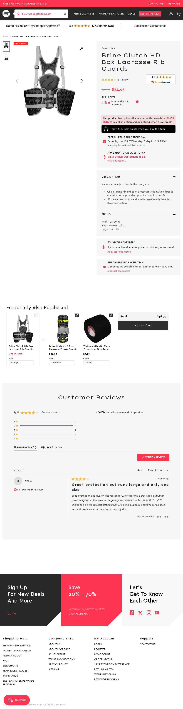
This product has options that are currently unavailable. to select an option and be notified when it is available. (138, 120)
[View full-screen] (81, 49)
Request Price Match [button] (119, 251)
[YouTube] (157, 613)
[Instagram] (149, 613)
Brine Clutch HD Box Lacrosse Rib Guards (35, 36)
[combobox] (44, 14)
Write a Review (157, 458)
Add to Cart (143, 325)
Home (6, 36)
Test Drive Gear (150, 13)
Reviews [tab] (25, 448)
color (86, 358)
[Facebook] (132, 613)
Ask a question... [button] (117, 160)
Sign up (12, 614)
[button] (65, 14)
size (11, 358)
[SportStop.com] (7, 13)
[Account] (171, 14)
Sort (140, 470)
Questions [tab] (51, 448)
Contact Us (155, 3)
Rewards (174, 3)
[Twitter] (140, 613)
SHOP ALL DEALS (78, 614)
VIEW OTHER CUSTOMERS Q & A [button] (126, 156)
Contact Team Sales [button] (119, 270)
